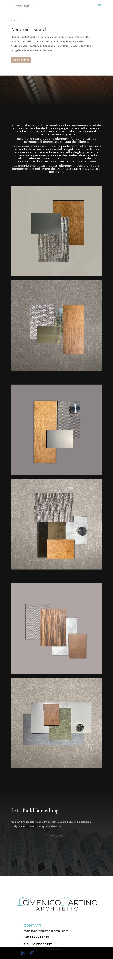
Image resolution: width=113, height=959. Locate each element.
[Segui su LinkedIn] (23, 953)
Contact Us (56, 836)
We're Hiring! (21, 60)
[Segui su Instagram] (32, 953)
